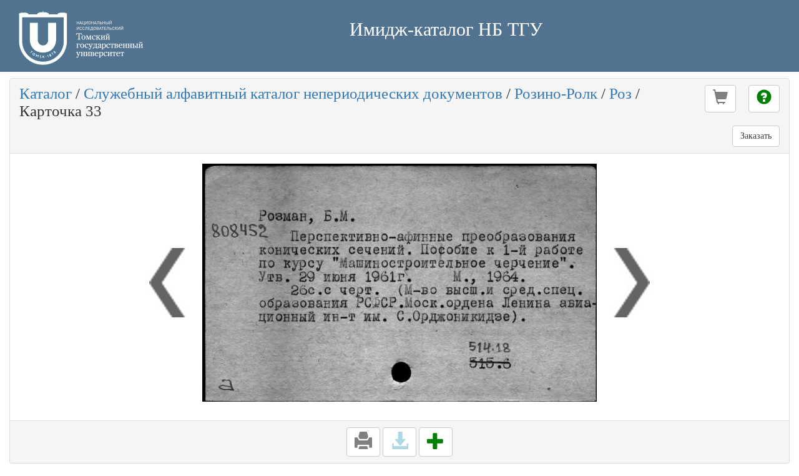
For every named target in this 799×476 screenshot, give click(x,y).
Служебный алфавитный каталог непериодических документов (293, 93)
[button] (720, 98)
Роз (620, 93)
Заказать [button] (756, 136)
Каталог (45, 93)
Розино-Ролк (555, 93)
